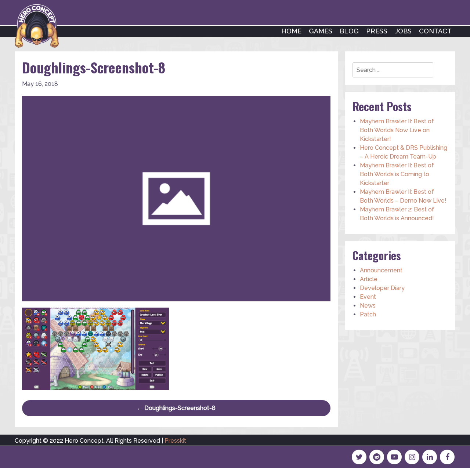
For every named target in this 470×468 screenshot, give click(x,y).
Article (368, 279)
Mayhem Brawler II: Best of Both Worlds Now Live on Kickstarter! (397, 130)
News (368, 305)
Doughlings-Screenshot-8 (176, 407)
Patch (368, 314)
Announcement (381, 270)
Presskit (175, 440)
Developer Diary (382, 287)
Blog (349, 31)
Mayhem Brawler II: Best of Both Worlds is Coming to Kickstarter (397, 174)
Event (368, 296)
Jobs (403, 31)
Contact (435, 31)
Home (291, 31)
